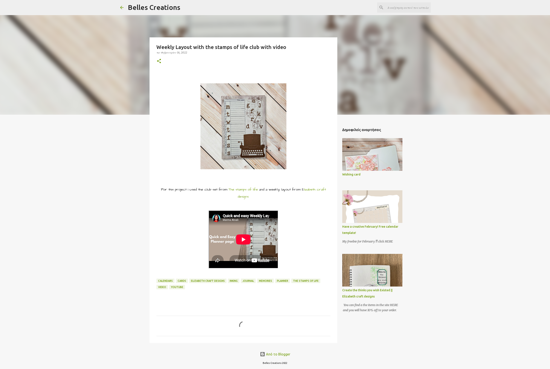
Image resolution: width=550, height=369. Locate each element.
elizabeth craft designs (208, 280)
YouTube (177, 287)
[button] (159, 61)
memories (265, 280)
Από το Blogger (277, 354)
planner (282, 280)
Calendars (165, 280)
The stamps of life (243, 189)
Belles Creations (154, 7)
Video (162, 287)
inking (234, 280)
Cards (182, 280)
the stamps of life (306, 280)
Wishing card (351, 174)
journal (248, 280)
